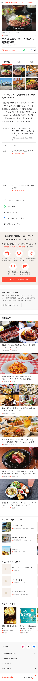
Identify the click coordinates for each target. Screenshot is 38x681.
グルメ (17, 32)
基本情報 (7, 62)
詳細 (31, 62)
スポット (10, 32)
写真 (19, 62)
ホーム (3, 32)
